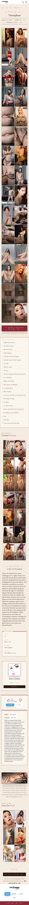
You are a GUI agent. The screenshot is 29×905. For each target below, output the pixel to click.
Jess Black (5, 402)
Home (3, 7)
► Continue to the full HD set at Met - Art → (14, 328)
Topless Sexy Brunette (8, 342)
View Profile (14, 686)
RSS (14, 897)
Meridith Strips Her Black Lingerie (11, 360)
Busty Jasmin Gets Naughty (10, 384)
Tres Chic (5, 363)
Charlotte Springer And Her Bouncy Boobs (13, 374)
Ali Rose (5, 370)
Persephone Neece (7, 388)
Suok (4, 416)
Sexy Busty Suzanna (8, 346)
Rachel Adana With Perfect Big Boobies (13, 409)
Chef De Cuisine (7, 367)
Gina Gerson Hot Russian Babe (10, 423)
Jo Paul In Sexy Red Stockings (10, 356)
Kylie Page (5, 419)
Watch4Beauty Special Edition (10, 412)
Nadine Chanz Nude (8, 381)
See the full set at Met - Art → (14, 874)
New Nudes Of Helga (8, 398)
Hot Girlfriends (7, 377)
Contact (21, 894)
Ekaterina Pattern (7, 349)
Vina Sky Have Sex (7, 405)
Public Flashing (7, 353)
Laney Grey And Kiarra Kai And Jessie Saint (14, 395)
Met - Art (8, 7)
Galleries (14, 894)
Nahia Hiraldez (6, 391)
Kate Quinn (9, 20)
